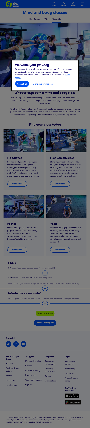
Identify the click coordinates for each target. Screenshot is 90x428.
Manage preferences (43, 84)
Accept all (22, 84)
